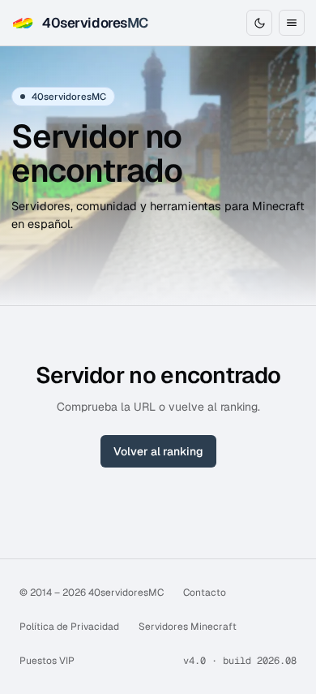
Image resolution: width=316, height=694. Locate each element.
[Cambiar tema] (259, 23)
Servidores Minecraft (188, 626)
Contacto (204, 592)
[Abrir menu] (292, 23)
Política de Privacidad (69, 626)
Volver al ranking (158, 451)
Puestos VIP (47, 660)
